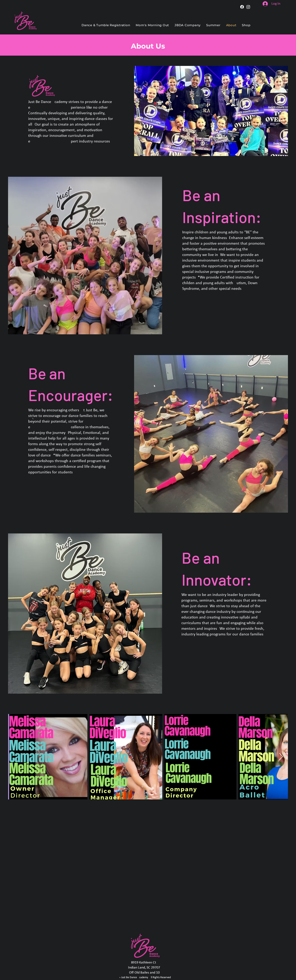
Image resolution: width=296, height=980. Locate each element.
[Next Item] (281, 757)
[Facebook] (242, 6)
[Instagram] (248, 6)
